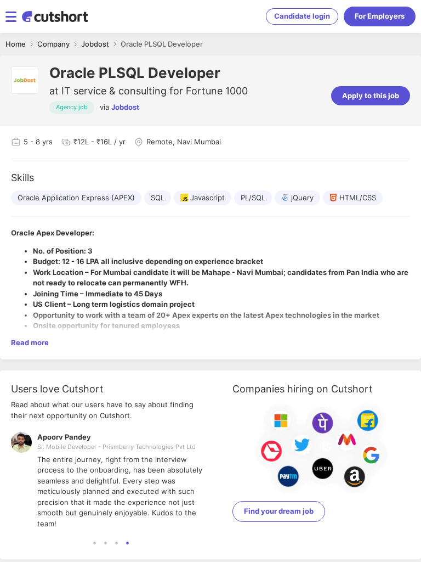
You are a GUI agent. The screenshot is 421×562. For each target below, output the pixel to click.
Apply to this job (370, 95)
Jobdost (125, 107)
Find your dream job (279, 511)
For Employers (380, 16)
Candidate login (302, 16)
